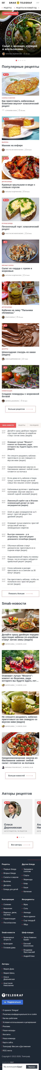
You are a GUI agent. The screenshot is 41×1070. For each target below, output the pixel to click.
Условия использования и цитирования (19, 1022)
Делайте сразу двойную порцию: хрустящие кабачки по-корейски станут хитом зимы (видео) (20, 637)
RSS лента (7, 1051)
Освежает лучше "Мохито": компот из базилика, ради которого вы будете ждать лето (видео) (20, 679)
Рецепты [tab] (21, 425)
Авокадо (27, 912)
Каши (26, 887)
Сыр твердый (29, 920)
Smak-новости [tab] (8, 425)
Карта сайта (8, 1042)
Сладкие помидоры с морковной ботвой (20, 395)
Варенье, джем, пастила (10, 914)
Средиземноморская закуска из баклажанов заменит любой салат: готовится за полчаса (19, 760)
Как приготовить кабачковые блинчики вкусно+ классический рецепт (20, 103)
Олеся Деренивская (12, 359)
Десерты (5, 349)
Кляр (26, 883)
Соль (26, 908)
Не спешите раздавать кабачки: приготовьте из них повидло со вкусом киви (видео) (20, 719)
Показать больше (16, 594)
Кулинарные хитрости (9, 938)
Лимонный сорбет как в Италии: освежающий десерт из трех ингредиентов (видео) (23, 503)
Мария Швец (9, 644)
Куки (19, 1067)
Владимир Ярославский (29, 951)
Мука (26, 904)
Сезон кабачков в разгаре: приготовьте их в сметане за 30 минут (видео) (22, 570)
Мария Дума (9, 969)
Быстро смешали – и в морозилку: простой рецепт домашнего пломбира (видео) (22, 536)
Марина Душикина (12, 401)
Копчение (28, 892)
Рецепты (8, 8)
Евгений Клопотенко (28, 945)
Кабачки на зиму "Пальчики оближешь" (17, 311)
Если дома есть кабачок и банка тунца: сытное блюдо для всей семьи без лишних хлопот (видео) (23, 480)
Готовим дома (9, 948)
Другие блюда (7, 181)
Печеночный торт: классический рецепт (20, 227)
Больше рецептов (16, 409)
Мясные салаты (8, 265)
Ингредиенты (28, 899)
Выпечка (5, 142)
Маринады (28, 879)
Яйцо (26, 924)
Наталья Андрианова (14, 54)
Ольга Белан (10, 317)
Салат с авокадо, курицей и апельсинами (19, 47)
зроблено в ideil (8, 1062)
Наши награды (9, 1030)
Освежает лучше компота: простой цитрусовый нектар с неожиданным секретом (23, 525)
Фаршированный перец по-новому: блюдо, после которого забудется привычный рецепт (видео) (23, 559)
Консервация (8, 899)
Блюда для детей (11, 889)
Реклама (6, 1026)
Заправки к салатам (28, 870)
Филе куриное (29, 916)
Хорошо (31, 1067)
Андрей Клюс (29, 956)
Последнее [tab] (34, 425)
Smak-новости (8, 933)
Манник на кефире (12, 145)
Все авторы (16, 845)
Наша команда (9, 1038)
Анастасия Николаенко (14, 149)
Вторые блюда (7, 223)
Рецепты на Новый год (26, 8)
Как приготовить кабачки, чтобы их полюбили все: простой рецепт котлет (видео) (23, 581)
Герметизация (7, 391)
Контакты (7, 1034)
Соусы (26, 875)
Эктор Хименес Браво (30, 938)
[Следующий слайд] (38, 8)
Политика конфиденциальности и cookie (20, 1014)
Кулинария (8, 944)
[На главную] (20, 3)
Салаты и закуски (10, 13)
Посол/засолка (10, 923)
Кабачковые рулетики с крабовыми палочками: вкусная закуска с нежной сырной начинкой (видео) (23, 491)
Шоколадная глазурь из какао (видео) (19, 353)
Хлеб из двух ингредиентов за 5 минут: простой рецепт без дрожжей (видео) (22, 514)
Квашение (8, 908)
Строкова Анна (11, 110)
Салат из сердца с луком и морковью (17, 269)
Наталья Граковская (13, 767)
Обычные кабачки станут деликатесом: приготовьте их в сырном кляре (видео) (21, 548)
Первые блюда (10, 869)
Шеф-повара (27, 933)
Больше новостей (16, 776)
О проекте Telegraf (10, 1010)
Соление (7, 904)
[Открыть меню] (3, 3)
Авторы (5, 964)
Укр (37, 3)
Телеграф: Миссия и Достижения (17, 1046)
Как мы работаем (10, 1018)
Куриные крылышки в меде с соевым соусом (18, 185)
